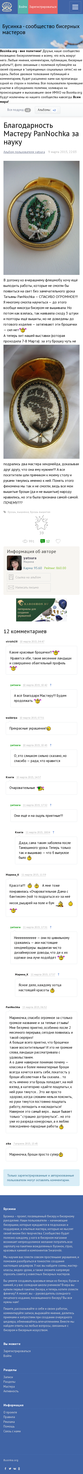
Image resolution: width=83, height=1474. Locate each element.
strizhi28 (12, 641)
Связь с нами (12, 1431)
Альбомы (47, 110)
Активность (10, 1391)
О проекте (10, 1412)
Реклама (9, 1422)
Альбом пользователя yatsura (24, 152)
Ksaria (10, 777)
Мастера (9, 1387)
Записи (8, 1377)
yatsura (30, 558)
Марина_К (12, 874)
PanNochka (13, 1007)
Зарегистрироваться (42, 7)
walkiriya (11, 717)
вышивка (23, 512)
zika (8, 1143)
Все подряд (18, 110)
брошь (12, 512)
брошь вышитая (40, 512)
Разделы (9, 1382)
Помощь (9, 1426)
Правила (9, 1417)
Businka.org (10, 1460)
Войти (23, 7)
